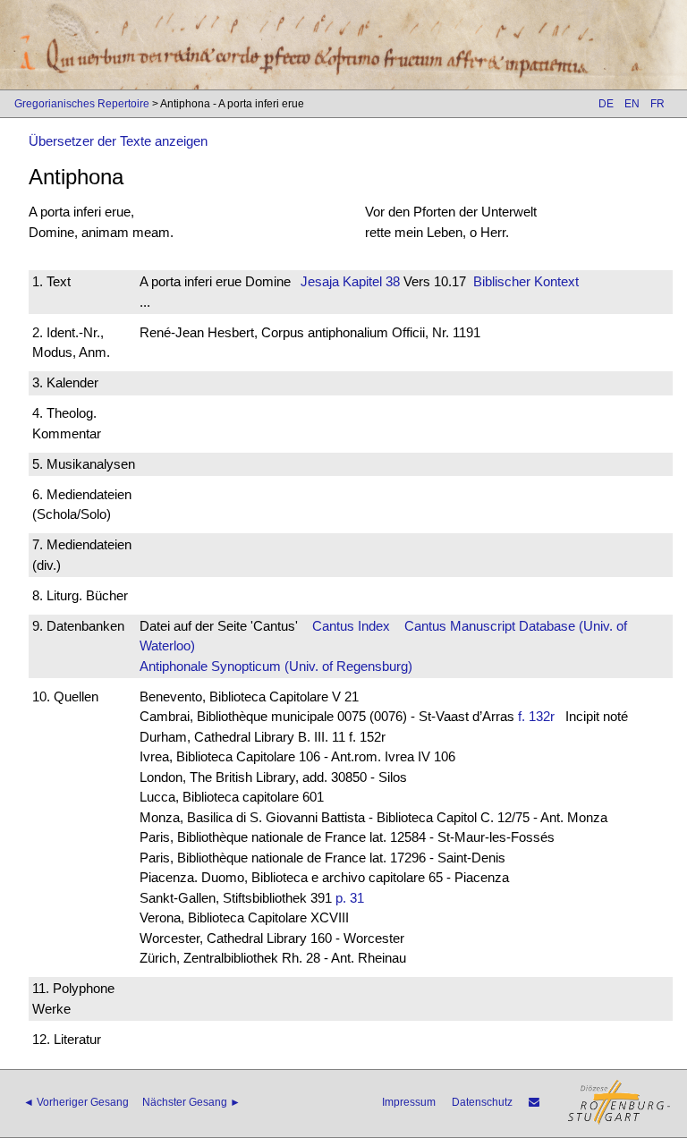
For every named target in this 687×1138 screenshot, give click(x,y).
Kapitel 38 (369, 281)
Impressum (409, 1102)
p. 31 (349, 897)
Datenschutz (482, 1102)
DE (606, 104)
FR (657, 104)
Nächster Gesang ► (191, 1102)
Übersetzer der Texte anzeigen (118, 141)
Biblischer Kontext (526, 281)
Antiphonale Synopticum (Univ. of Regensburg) (276, 666)
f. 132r (536, 716)
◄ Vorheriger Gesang (76, 1102)
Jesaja (320, 281)
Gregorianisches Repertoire (81, 104)
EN (632, 104)
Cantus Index (351, 625)
